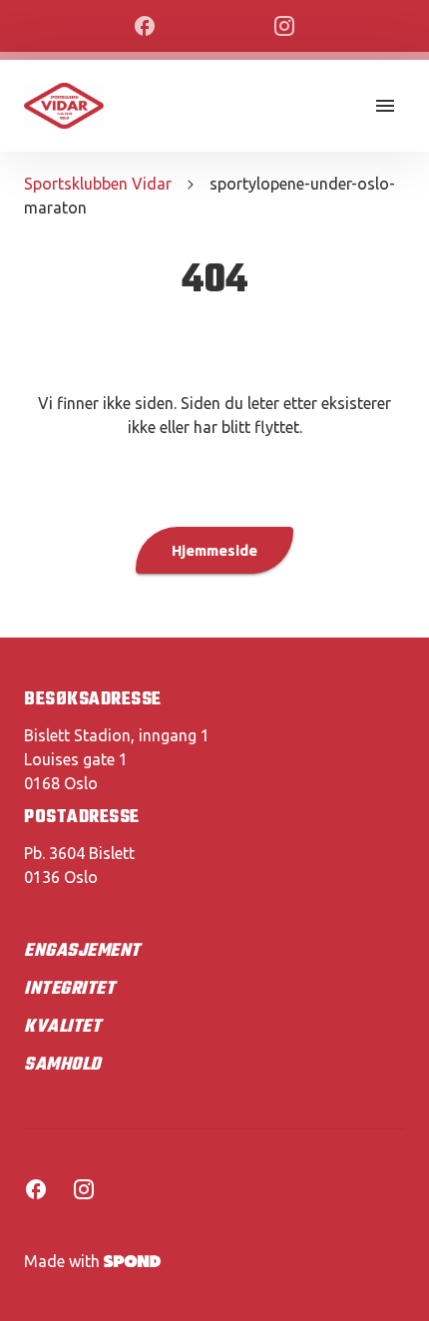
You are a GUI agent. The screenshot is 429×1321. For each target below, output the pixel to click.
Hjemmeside (214, 550)
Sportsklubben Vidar (98, 184)
